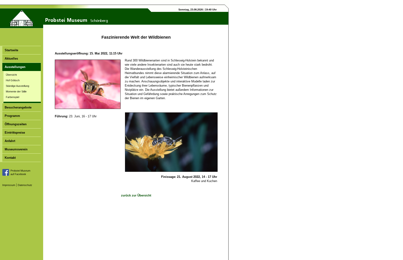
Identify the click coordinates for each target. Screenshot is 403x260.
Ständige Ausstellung (17, 85)
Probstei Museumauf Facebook (20, 172)
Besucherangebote (18, 107)
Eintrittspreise (15, 132)
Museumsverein (16, 149)
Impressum (8, 185)
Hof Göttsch (13, 80)
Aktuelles (11, 58)
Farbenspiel (12, 97)
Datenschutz (25, 185)
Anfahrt (10, 141)
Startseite (11, 50)
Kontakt (10, 157)
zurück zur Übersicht (136, 195)
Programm (12, 116)
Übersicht (11, 74)
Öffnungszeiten (16, 124)
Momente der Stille (16, 91)
